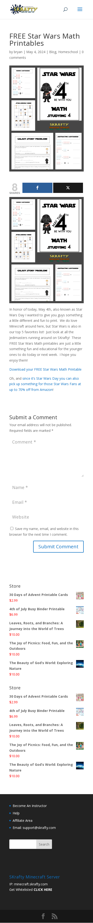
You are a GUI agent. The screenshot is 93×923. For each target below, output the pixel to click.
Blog (52, 52)
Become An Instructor (30, 805)
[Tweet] (68, 188)
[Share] (37, 188)
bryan (18, 52)
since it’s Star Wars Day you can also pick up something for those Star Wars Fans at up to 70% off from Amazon (45, 384)
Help (16, 813)
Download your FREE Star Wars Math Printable (45, 369)
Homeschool (68, 52)
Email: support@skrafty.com (34, 827)
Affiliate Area (22, 820)
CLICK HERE (43, 889)
